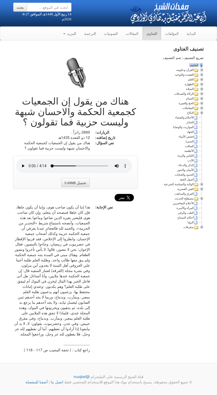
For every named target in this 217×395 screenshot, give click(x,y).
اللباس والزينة (186, 155)
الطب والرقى (186, 212)
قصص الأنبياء (186, 136)
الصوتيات (111, 33)
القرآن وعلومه (185, 69)
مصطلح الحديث (184, 198)
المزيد (71, 33)
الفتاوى (151, 33)
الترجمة (90, 33)
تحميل (75, 182)
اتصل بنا (56, 381)
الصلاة (190, 88)
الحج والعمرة (186, 103)
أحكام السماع (186, 217)
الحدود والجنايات (184, 174)
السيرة (190, 141)
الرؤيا (191, 222)
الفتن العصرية (185, 188)
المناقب (189, 146)
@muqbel (82, 376)
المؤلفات (172, 33)
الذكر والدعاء (186, 165)
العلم (191, 79)
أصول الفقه (187, 179)
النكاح (190, 112)
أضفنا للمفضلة (36, 381)
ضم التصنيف (172, 58)
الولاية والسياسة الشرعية (179, 184)
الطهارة (189, 84)
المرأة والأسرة (185, 208)
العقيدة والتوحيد (184, 74)
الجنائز (190, 122)
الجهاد (190, 131)
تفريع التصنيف (193, 58)
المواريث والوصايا (183, 127)
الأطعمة (189, 150)
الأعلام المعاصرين (183, 203)
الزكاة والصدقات (184, 93)
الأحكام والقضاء (184, 117)
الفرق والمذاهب (184, 193)
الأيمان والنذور (185, 169)
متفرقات (188, 227)
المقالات (132, 33)
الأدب (190, 160)
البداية (191, 33)
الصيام (190, 98)
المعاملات (188, 108)
